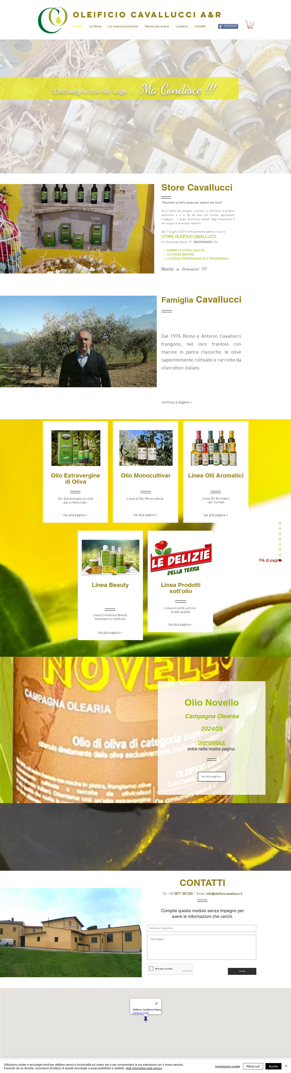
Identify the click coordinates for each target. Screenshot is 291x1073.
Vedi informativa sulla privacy (144, 1068)
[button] (250, 25)
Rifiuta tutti (253, 1066)
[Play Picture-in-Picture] (144, 382)
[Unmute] (6, 382)
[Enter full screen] (151, 382)
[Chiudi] (286, 1066)
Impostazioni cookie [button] (227, 1066)
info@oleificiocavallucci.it (224, 894)
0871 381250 (183, 894)
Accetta (273, 1066)
